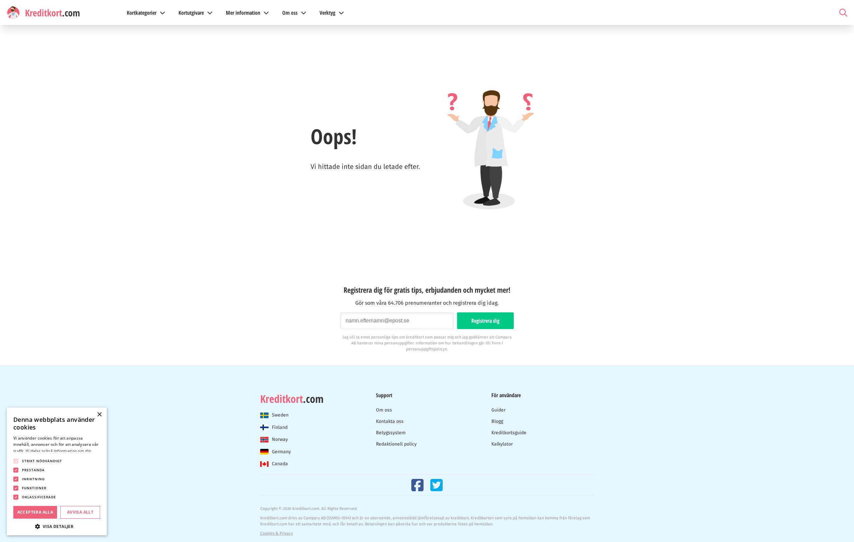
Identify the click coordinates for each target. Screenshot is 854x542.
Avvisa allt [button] (80, 512)
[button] (56, 526)
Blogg (497, 421)
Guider (498, 410)
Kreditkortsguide (508, 433)
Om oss (384, 410)
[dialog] (57, 471)
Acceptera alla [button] (35, 512)
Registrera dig (485, 320)
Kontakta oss (390, 421)
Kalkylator (502, 444)
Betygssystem (391, 433)
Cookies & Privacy (276, 533)
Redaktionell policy (396, 444)
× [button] (99, 414)
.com (292, 398)
